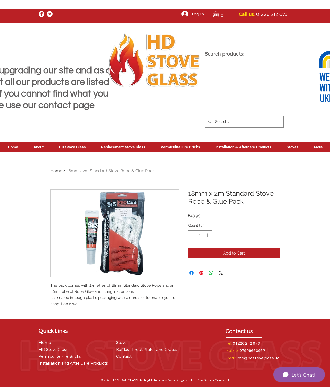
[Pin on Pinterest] (201, 273)
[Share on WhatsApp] (211, 273)
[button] (220, 14)
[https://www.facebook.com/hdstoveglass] (41, 14)
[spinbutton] (200, 235)
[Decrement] (192, 235)
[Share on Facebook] (191, 273)
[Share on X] (221, 273)
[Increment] (208, 235)
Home (56, 170)
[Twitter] (50, 14)
